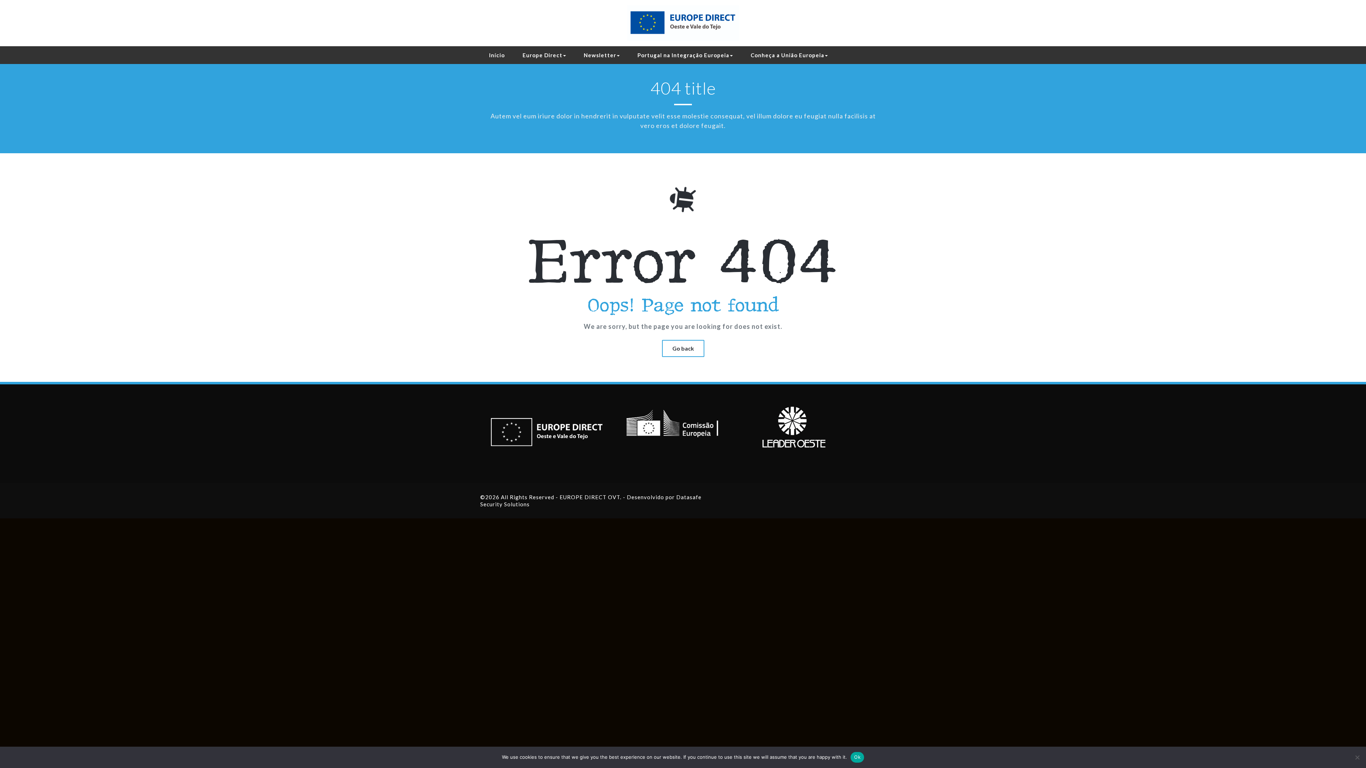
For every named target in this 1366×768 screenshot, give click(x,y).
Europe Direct (542, 55)
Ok (857, 757)
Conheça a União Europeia (787, 55)
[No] (1357, 757)
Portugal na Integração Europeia (683, 55)
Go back (683, 348)
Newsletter (600, 55)
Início (497, 55)
